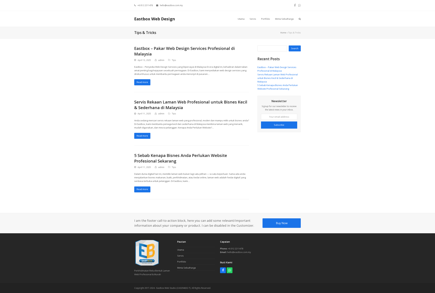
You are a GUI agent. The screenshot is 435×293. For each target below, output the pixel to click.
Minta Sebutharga (186, 267)
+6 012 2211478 (145, 5)
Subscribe (279, 124)
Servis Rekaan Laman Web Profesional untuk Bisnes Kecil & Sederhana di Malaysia (277, 78)
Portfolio (181, 261)
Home (283, 32)
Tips (174, 60)
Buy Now (282, 223)
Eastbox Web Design (154, 19)
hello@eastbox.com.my (171, 5)
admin (161, 60)
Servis (180, 255)
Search (294, 48)
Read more (142, 82)
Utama (180, 249)
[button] (299, 19)
